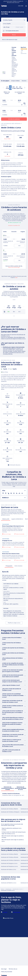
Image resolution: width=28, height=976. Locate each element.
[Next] (24, 87)
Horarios (24, 80)
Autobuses (8, 889)
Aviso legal (4, 969)
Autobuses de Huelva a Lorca (8, 869)
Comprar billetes (15, 80)
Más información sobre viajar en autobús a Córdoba (13, 836)
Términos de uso (13, 969)
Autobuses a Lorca (17, 889)
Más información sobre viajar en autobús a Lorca (13, 840)
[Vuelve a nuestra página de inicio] (4, 6)
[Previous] (4, 307)
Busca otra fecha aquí (14, 267)
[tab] (7, 92)
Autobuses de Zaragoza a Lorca (9, 863)
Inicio (2, 889)
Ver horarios (7, 156)
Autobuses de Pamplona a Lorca (9, 866)
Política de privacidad (6, 971)
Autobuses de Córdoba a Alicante (9, 857)
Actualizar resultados (13, 225)
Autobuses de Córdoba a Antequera (10, 812)
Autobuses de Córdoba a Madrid (9, 809)
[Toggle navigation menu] (26, 6)
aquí (16, 277)
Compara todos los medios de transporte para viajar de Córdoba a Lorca (14, 832)
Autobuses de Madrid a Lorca (8, 883)
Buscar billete (7, 138)
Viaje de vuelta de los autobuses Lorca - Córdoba (12, 829)
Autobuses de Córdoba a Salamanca (10, 860)
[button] (8, 27)
